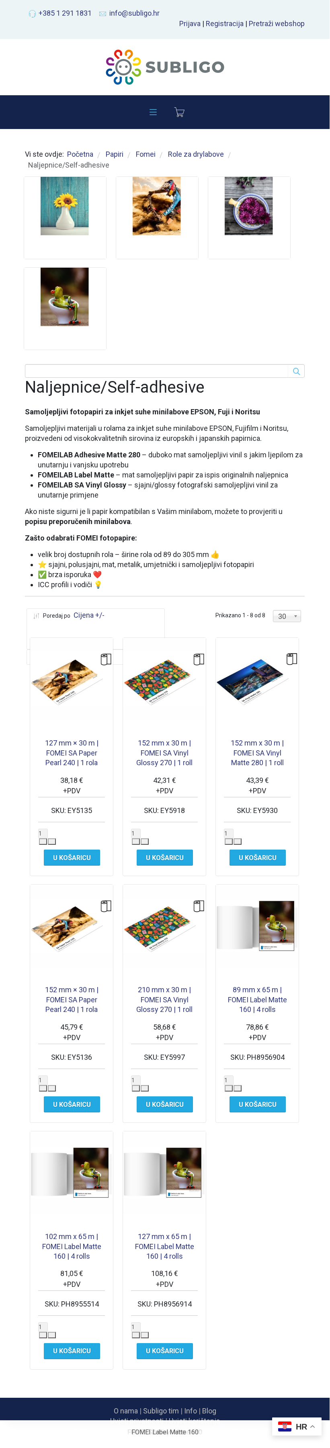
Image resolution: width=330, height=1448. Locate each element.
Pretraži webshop (277, 23)
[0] (179, 112)
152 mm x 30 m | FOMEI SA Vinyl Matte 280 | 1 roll (257, 753)
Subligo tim (161, 1411)
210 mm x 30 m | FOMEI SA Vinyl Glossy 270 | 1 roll (164, 999)
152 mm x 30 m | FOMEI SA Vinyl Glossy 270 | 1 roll (164, 753)
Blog (209, 1411)
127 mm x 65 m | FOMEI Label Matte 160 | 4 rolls (164, 1246)
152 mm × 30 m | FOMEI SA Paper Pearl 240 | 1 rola (71, 999)
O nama (126, 1411)
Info (190, 1411)
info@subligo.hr (134, 13)
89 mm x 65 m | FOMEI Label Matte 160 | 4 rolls (257, 999)
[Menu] (153, 112)
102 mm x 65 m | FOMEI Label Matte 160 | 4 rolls (71, 1246)
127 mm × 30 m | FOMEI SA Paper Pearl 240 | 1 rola (71, 753)
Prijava (190, 23)
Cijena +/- (89, 615)
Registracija (225, 23)
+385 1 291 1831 (65, 13)
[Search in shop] (296, 371)
